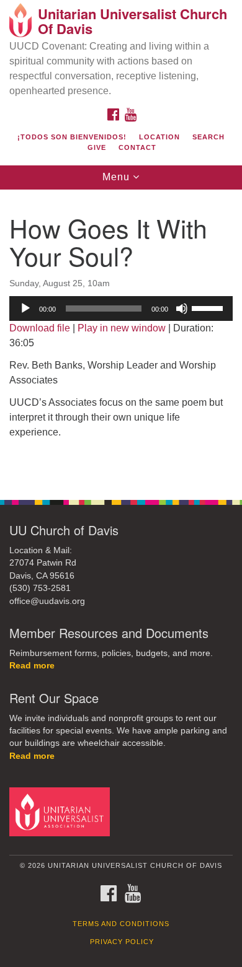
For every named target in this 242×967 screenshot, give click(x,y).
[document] (121, 338)
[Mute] (182, 308)
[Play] (25, 308)
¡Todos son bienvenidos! (72, 137)
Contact (137, 147)
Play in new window (122, 328)
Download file (39, 328)
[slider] (209, 307)
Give (96, 147)
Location (159, 137)
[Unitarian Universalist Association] (61, 811)
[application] (121, 308)
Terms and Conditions (121, 923)
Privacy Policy (122, 941)
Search (208, 137)
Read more (32, 665)
